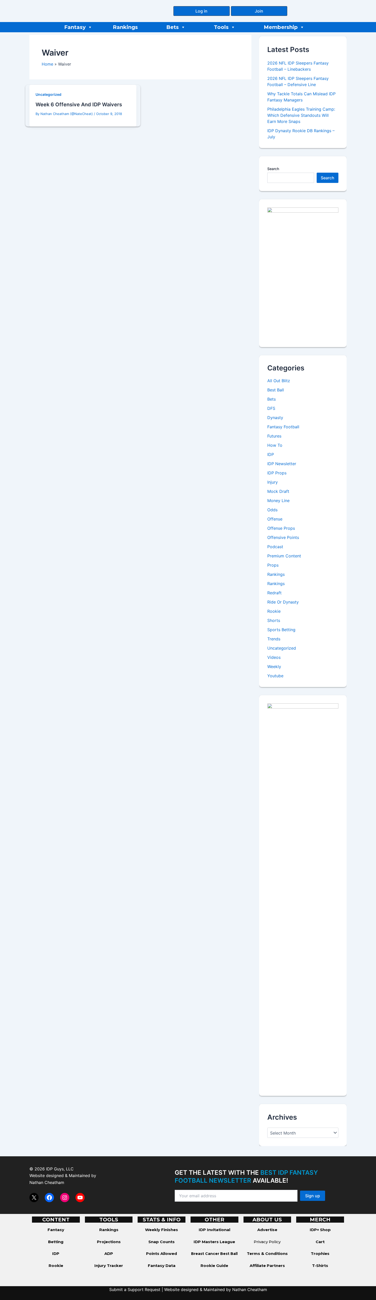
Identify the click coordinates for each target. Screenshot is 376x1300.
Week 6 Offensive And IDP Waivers (79, 104)
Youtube (275, 675)
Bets (172, 27)
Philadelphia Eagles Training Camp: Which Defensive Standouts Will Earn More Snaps (301, 115)
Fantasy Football (283, 426)
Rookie (274, 611)
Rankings (125, 27)
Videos (274, 657)
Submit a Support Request (134, 1289)
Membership (281, 27)
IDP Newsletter (281, 463)
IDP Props (276, 472)
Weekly (274, 666)
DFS (271, 408)
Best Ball (275, 389)
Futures (274, 436)
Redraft (274, 592)
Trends (273, 638)
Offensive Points (283, 537)
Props (273, 565)
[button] (201, 11)
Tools (221, 27)
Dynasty (275, 417)
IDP (270, 454)
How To (274, 445)
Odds (272, 509)
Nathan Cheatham (46, 1182)
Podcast (275, 546)
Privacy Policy (267, 1241)
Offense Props (281, 528)
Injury (272, 482)
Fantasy (75, 27)
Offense (274, 519)
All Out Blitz (278, 380)
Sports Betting (281, 629)
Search (273, 169)
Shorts (273, 620)
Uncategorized (48, 94)
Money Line (278, 500)
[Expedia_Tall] (302, 272)
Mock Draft (278, 491)
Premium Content (284, 555)
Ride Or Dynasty (283, 602)
